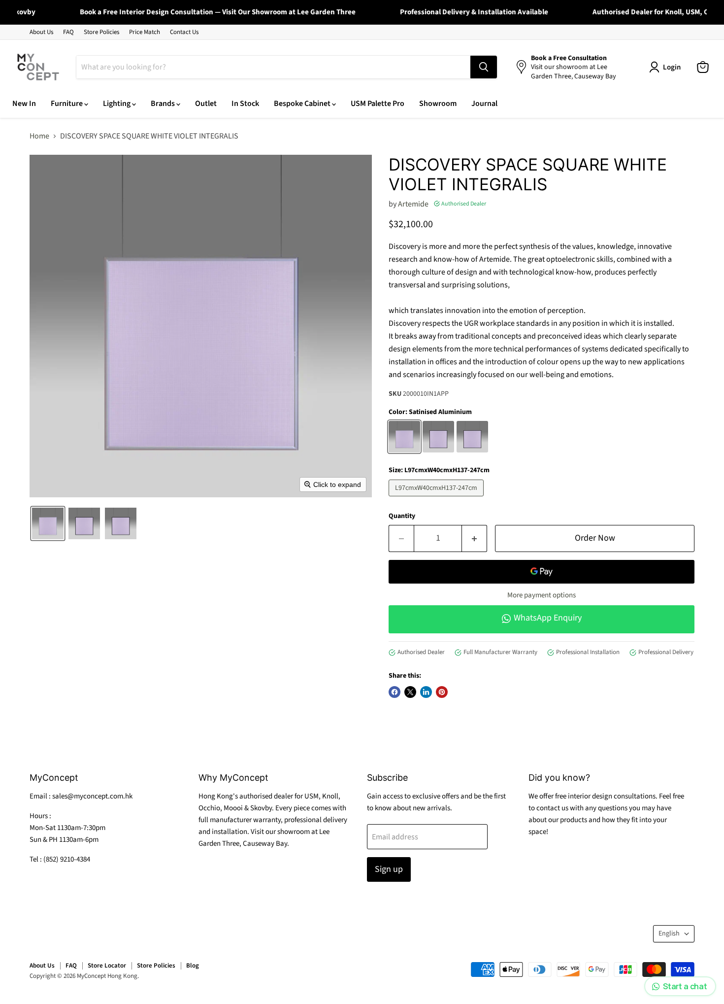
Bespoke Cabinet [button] (303, 103)
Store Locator (107, 965)
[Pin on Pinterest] (442, 692)
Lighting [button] (117, 103)
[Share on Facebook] (394, 692)
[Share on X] (410, 692)
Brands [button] (163, 103)
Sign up (389, 869)
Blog (192, 965)
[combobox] (273, 67)
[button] (48, 523)
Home (39, 136)
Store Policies (101, 32)
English (669, 933)
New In (24, 103)
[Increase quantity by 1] (474, 538)
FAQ (68, 32)
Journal (484, 103)
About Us (41, 32)
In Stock (245, 103)
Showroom (438, 103)
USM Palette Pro (377, 103)
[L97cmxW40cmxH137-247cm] (437, 498)
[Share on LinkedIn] (426, 692)
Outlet (206, 103)
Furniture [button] (67, 103)
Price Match (144, 32)
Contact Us (184, 32)
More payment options (541, 595)
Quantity (402, 516)
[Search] (483, 67)
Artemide (413, 204)
